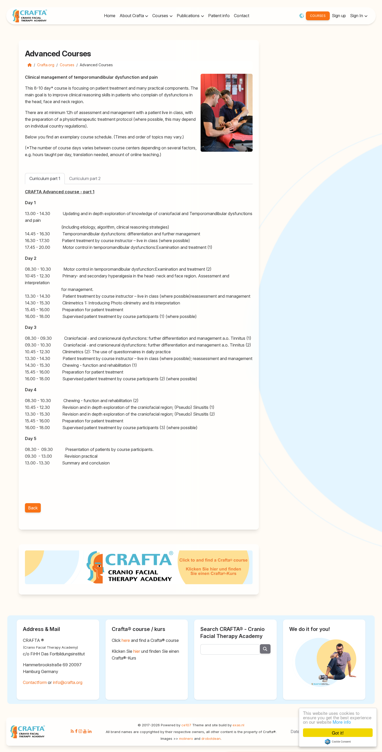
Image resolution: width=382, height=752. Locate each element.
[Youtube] (85, 731)
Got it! (338, 732)
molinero (186, 738)
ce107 (186, 725)
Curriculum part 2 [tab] (85, 178)
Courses (67, 65)
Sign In (357, 15)
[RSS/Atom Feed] (72, 731)
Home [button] (109, 15)
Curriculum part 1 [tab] (44, 178)
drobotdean (210, 738)
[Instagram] (80, 731)
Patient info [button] (219, 15)
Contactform (35, 682)
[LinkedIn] (89, 731)
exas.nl (238, 725)
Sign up (339, 15)
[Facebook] (76, 731)
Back (33, 507)
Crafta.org (45, 65)
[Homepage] (30, 65)
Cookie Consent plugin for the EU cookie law (338, 741)
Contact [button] (241, 15)
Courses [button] (160, 15)
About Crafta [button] (132, 15)
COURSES (317, 16)
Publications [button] (189, 15)
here (126, 640)
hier (136, 651)
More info (342, 721)
